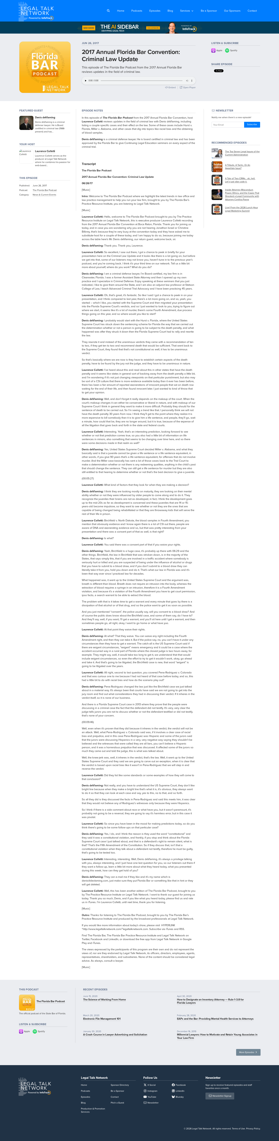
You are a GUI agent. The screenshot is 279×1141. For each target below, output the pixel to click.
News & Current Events (44, 194)
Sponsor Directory (120, 1085)
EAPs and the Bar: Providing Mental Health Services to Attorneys (215, 1019)
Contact (252, 11)
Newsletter (153, 1102)
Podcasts (136, 11)
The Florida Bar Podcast (45, 190)
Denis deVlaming (45, 117)
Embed (172, 87)
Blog (170, 11)
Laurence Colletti (45, 151)
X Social (151, 1085)
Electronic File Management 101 (102, 1019)
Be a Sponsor (209, 11)
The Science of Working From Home (104, 999)
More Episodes (247, 1052)
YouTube (151, 1097)
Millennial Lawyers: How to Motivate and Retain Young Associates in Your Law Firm (217, 1036)
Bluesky (179, 1097)
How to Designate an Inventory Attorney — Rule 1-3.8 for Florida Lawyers (210, 1001)
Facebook (180, 1085)
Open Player (189, 87)
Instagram (152, 1091)
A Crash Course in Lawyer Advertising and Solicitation (115, 1034)
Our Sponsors (232, 11)
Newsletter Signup (221, 1096)
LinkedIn (179, 1091)
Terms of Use (238, 1128)
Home (120, 11)
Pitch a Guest (117, 1102)
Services (185, 11)
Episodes (154, 11)
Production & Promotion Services (93, 1110)
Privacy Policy (253, 1128)
